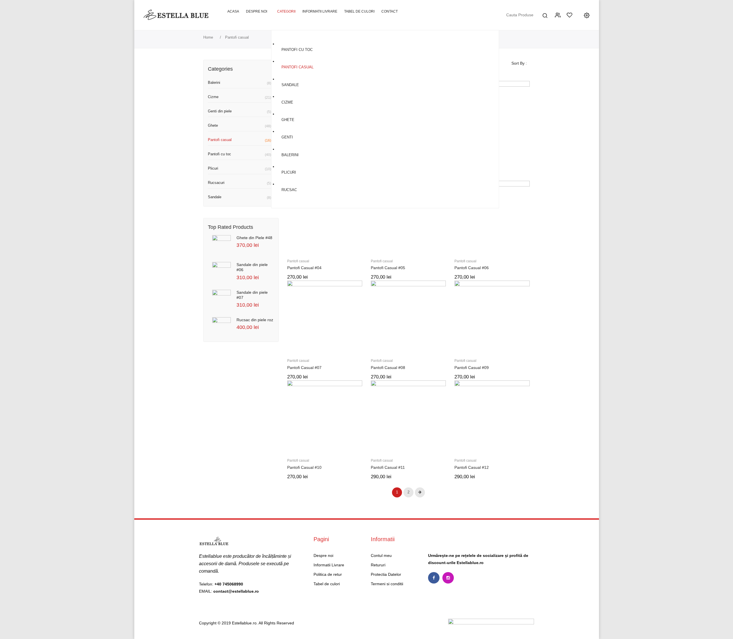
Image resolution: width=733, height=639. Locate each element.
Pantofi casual (220, 140)
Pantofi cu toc (219, 154)
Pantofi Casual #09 (471, 367)
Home (208, 37)
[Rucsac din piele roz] (221, 326)
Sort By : (519, 63)
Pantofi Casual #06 (471, 267)
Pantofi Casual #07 (304, 367)
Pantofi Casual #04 (304, 267)
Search (545, 14)
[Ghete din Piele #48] (221, 244)
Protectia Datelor (386, 574)
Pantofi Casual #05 (388, 267)
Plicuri (213, 168)
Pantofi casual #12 (471, 467)
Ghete (213, 125)
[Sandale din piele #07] (221, 299)
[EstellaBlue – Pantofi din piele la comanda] (176, 14)
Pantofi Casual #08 (388, 367)
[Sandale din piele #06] (221, 271)
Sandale (214, 197)
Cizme (213, 97)
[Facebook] (434, 578)
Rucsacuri (216, 182)
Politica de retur (328, 574)
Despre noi (323, 555)
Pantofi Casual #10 (304, 467)
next (420, 492)
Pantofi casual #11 (388, 467)
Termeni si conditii (387, 584)
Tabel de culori (327, 584)
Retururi (378, 565)
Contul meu (558, 15)
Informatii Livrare (329, 565)
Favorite (570, 15)
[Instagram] (448, 578)
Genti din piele (220, 111)
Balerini (214, 82)
